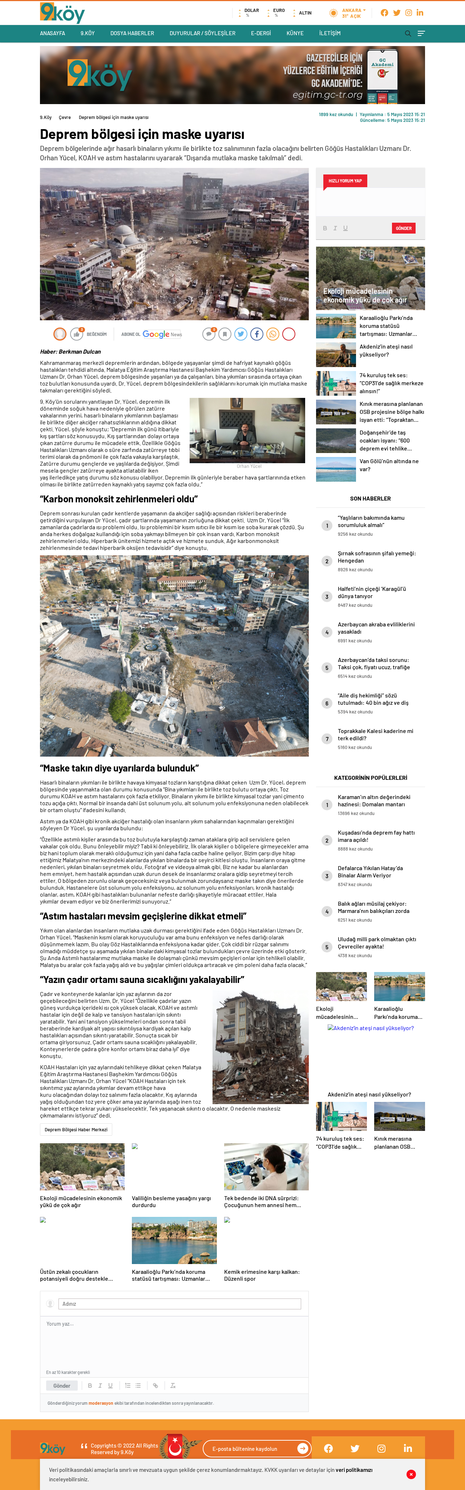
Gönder (61, 1385)
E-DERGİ (261, 33)
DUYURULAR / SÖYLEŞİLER (202, 33)
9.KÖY (88, 33)
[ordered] (128, 1385)
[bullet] (138, 1385)
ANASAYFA (52, 33)
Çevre (65, 117)
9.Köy (46, 117)
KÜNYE (295, 33)
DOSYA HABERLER (132, 33)
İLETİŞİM (330, 33)
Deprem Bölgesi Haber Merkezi (76, 1129)
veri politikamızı (354, 1469)
